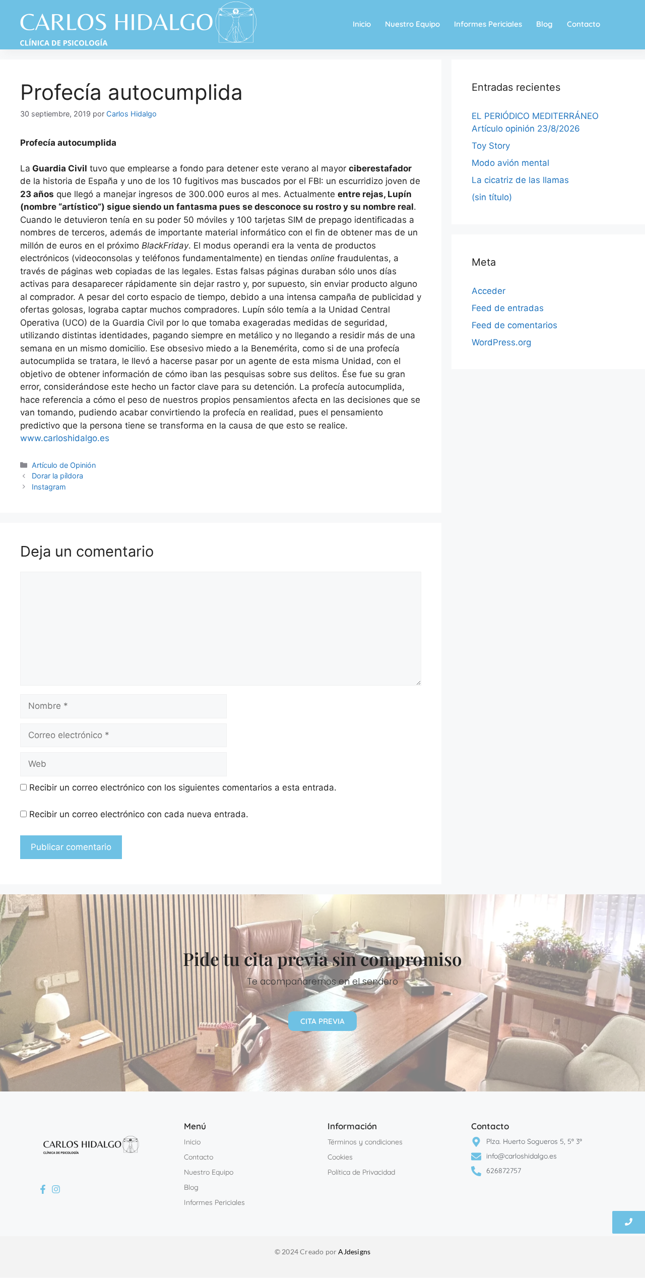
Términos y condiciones (365, 1141)
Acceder (488, 291)
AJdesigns (354, 1251)
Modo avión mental (510, 163)
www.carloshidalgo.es (64, 438)
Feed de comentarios (514, 325)
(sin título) (492, 197)
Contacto (583, 24)
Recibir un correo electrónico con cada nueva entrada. (138, 814)
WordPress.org (501, 342)
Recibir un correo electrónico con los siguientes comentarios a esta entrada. (183, 787)
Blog (544, 24)
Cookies (340, 1157)
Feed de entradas (508, 308)
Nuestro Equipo (412, 24)
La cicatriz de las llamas (520, 180)
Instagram (49, 486)
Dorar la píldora (57, 475)
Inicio (362, 24)
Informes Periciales (488, 24)
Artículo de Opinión (64, 465)
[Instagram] (56, 1189)
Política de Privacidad (361, 1172)
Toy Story (491, 146)
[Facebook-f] (42, 1189)
